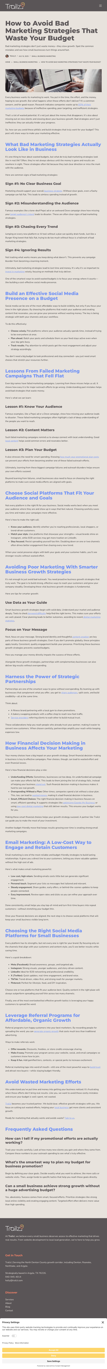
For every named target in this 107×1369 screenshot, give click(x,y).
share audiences (69, 692)
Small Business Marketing (44, 56)
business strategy (53, 190)
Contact (9, 1310)
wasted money (39, 795)
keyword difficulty (36, 613)
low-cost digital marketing (29, 806)
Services (9, 1299)
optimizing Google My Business (79, 802)
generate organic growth (46, 1031)
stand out (40, 784)
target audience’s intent (22, 214)
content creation (80, 636)
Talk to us (69, 1118)
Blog (7, 1306)
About (8, 1303)
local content (11, 440)
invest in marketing (15, 271)
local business (61, 1107)
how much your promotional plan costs (79, 456)
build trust (95, 1067)
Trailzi (8, 1103)
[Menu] (100, 5)
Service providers (19, 717)
